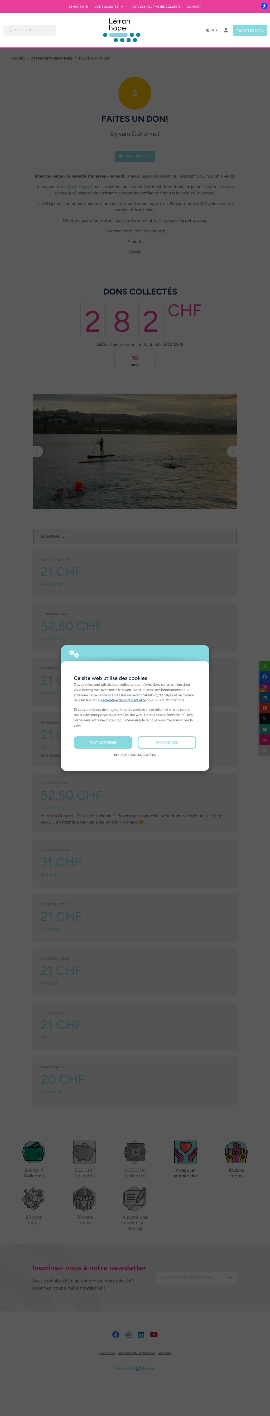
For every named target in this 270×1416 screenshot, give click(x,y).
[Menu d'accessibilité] (264, 6)
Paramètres (167, 742)
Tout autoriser (103, 742)
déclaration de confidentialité (123, 700)
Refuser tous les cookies (135, 755)
